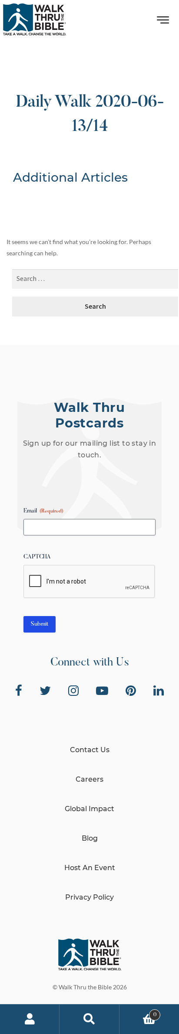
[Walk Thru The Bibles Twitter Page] (45, 691)
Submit (39, 624)
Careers (89, 779)
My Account (30, 1019)
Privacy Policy (89, 897)
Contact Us (89, 750)
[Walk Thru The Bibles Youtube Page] (102, 691)
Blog (90, 838)
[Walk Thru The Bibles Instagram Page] (73, 691)
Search (89, 1019)
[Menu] (163, 21)
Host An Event (89, 868)
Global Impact (89, 809)
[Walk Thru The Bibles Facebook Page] (18, 691)
